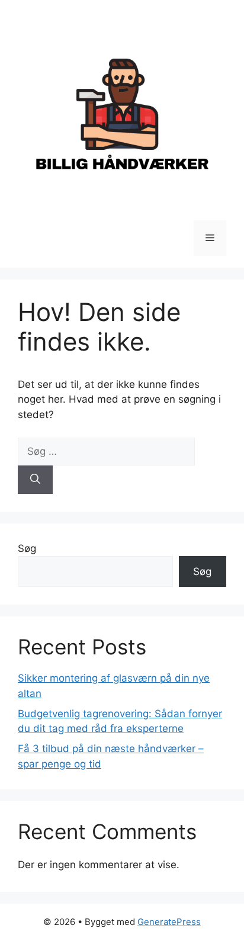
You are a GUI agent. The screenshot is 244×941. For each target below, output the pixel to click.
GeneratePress (169, 921)
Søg (27, 548)
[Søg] (35, 479)
